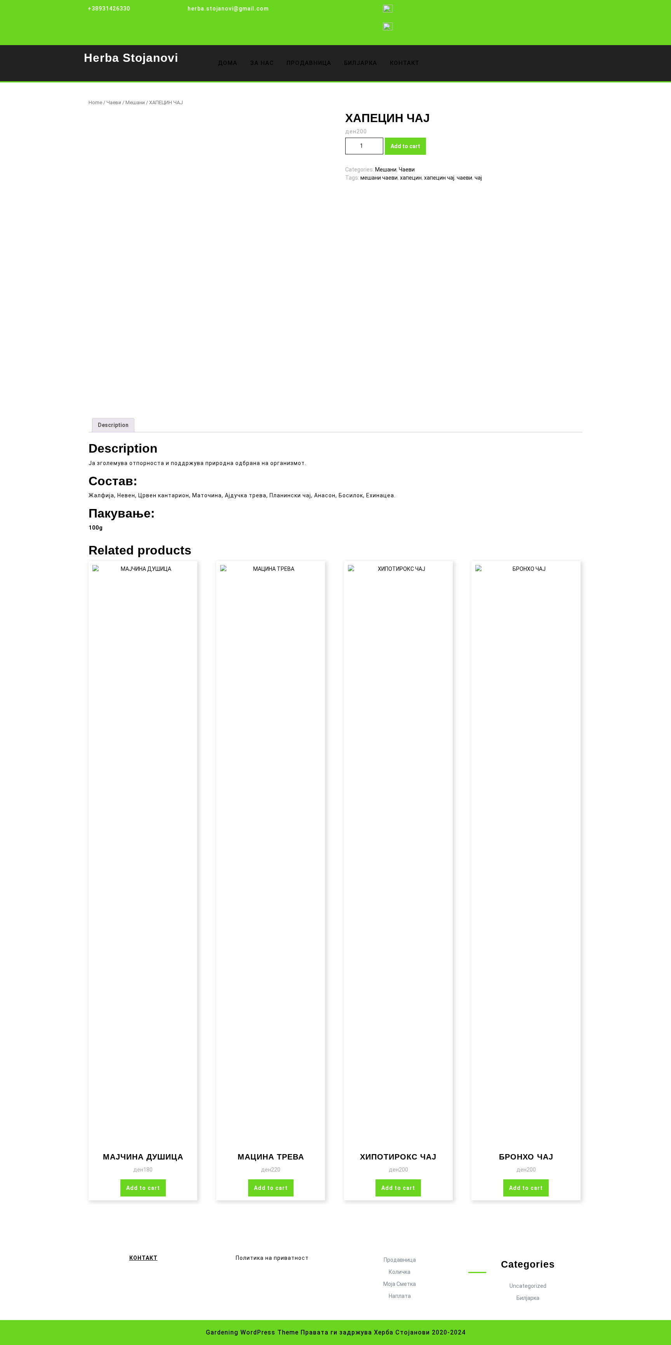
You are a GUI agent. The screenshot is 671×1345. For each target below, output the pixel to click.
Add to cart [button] (143, 1188)
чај (478, 178)
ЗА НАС (262, 62)
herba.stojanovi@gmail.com (228, 8)
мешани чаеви (379, 178)
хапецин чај (439, 178)
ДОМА (227, 62)
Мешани (135, 102)
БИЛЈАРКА (360, 62)
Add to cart (405, 146)
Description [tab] (113, 425)
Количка (399, 1272)
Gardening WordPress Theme (252, 1332)
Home (95, 102)
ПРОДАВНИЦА (309, 62)
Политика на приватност (272, 1258)
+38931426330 (109, 8)
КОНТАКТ (404, 62)
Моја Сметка (399, 1284)
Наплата (400, 1296)
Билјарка (527, 1298)
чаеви (464, 178)
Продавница (400, 1260)
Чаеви (113, 102)
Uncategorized (527, 1286)
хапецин (411, 178)
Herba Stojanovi (131, 57)
